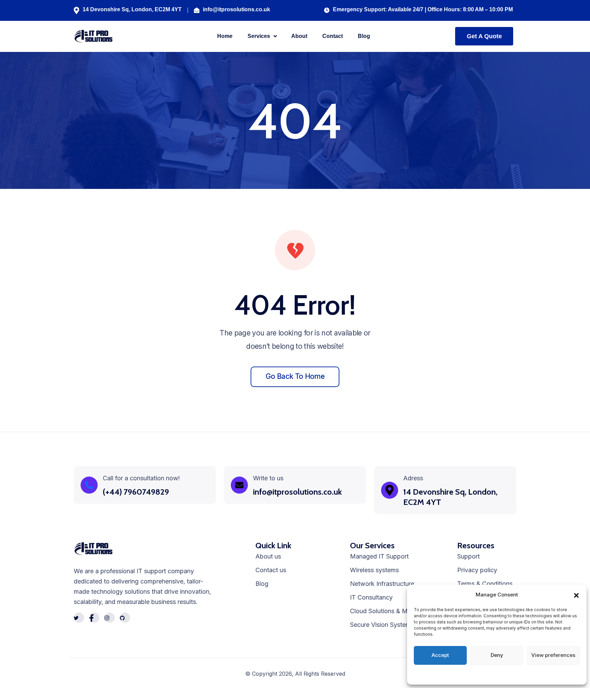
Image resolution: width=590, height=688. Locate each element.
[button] (576, 594)
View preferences (553, 655)
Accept (440, 655)
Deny (497, 655)
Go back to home (295, 376)
